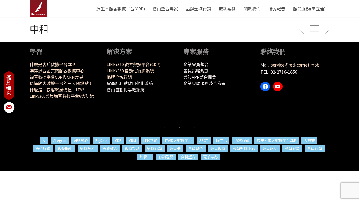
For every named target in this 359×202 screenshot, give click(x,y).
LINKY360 (150, 140)
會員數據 (218, 148)
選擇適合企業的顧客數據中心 (57, 70)
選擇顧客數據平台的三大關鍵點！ (61, 83)
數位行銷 (42, 148)
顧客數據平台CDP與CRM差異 (56, 77)
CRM (132, 140)
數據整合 (109, 148)
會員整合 (195, 148)
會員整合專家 (165, 8)
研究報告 (276, 8)
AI (44, 140)
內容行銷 (241, 140)
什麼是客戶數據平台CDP (52, 64)
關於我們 (252, 8)
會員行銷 (314, 148)
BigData (101, 140)
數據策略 (132, 148)
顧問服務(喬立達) (309, 8)
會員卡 (175, 148)
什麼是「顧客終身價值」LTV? (57, 89)
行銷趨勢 (165, 156)
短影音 (145, 156)
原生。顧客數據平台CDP (276, 140)
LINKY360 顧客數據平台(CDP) (133, 64)
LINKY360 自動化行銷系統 (130, 70)
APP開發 (81, 140)
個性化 (221, 140)
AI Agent (59, 140)
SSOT (203, 140)
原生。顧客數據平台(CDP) (120, 8)
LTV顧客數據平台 (178, 140)
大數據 (309, 140)
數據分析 (87, 148)
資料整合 (188, 156)
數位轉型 (65, 148)
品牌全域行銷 (198, 8)
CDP (118, 140)
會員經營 (292, 148)
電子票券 (210, 156)
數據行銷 (154, 148)
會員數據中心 (244, 148)
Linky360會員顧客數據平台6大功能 (62, 96)
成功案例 (227, 8)
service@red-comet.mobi (295, 65)
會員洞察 (270, 148)
